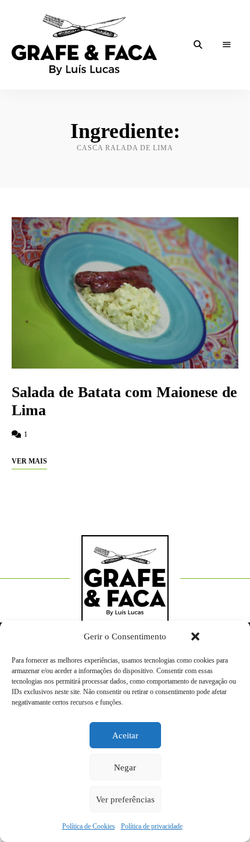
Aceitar (125, 735)
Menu (226, 44)
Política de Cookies (88, 826)
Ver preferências (125, 799)
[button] (195, 636)
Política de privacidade (152, 826)
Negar (125, 767)
